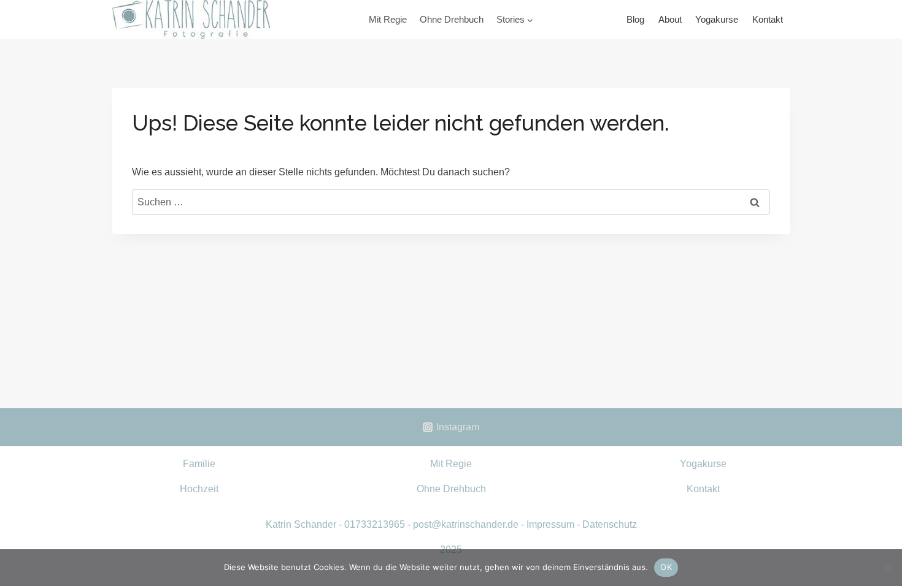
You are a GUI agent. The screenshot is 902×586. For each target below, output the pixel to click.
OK (666, 567)
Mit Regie (388, 19)
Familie (199, 464)
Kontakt (767, 19)
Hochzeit (199, 489)
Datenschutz (609, 524)
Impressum (550, 524)
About (670, 19)
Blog (635, 19)
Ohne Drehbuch (452, 19)
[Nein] (887, 567)
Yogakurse (716, 19)
